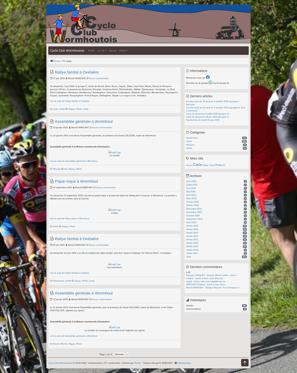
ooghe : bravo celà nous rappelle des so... (206, 281)
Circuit (212, 165)
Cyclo (55, 109)
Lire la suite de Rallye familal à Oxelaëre (69, 101)
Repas (72, 109)
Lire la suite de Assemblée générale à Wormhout (74, 161)
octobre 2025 (193, 215)
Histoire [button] (122, 50)
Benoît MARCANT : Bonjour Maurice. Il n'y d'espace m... (213, 287)
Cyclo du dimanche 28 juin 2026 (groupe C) (207, 117)
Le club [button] (101, 50)
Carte (85, 109)
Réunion (57, 169)
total (188, 256)
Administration (184, 363)
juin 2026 (191, 188)
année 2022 (192, 236)
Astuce (189, 165)
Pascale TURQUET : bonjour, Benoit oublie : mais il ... (212, 275)
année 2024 (192, 229)
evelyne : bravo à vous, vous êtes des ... (206, 278)
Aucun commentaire (99, 78)
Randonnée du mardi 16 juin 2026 (203, 120)
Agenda (112, 50)
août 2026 (191, 181)
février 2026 (192, 202)
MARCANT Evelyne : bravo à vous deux (205, 284)
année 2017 (192, 253)
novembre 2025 (194, 212)
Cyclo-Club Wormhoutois (67, 50)
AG (65, 169)
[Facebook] (208, 77)
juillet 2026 (191, 184)
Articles (91, 50)
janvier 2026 (192, 205)
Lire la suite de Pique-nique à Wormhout (69, 218)
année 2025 (192, 226)
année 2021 (192, 239)
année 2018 (192, 250)
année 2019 (192, 246)
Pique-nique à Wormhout (76, 181)
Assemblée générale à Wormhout (84, 121)
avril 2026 (191, 195)
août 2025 (191, 222)
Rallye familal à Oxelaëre (77, 72)
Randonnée (58, 281)
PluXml (137, 363)
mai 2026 (190, 191)
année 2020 (192, 243)
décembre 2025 (194, 209)
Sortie (62, 109)
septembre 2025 (194, 219)
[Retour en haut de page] (245, 363)
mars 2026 (191, 198)
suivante (119, 354)
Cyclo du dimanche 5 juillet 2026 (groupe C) (207, 113)
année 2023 (192, 232)
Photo (79, 109)
